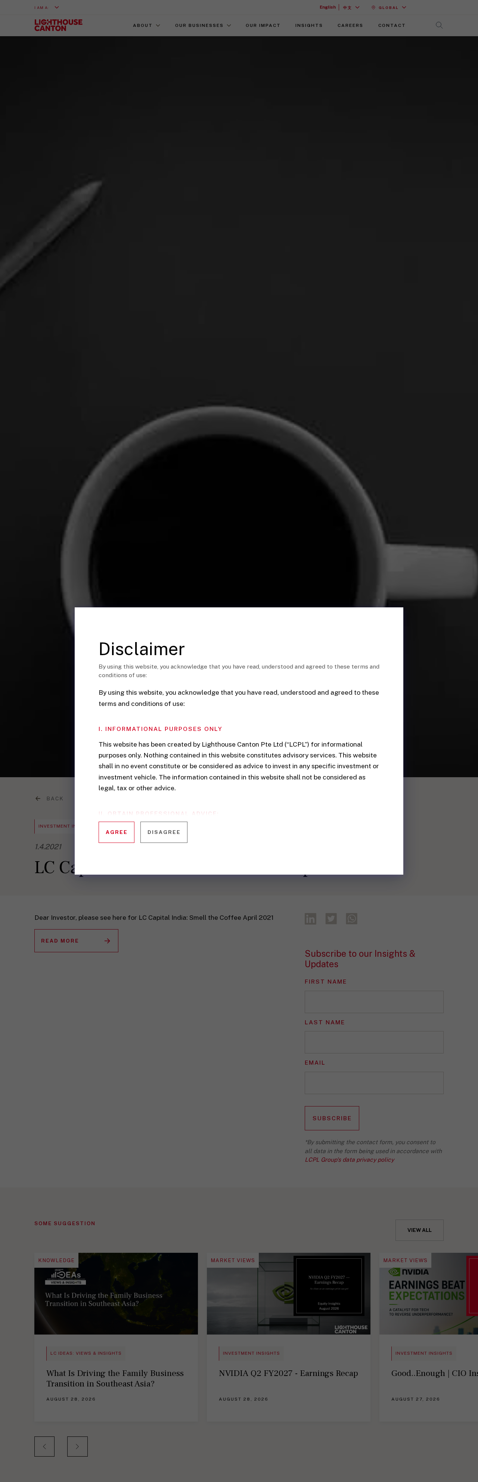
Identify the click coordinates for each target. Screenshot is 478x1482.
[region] (245, 751)
